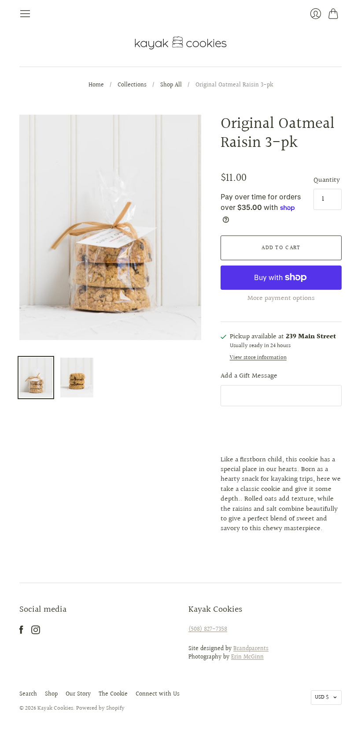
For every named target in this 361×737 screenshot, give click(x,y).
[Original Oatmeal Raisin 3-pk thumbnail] (35, 377)
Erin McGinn (247, 657)
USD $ (322, 697)
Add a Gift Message (249, 376)
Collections (132, 85)
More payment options (281, 298)
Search (28, 694)
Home (96, 85)
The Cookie (113, 694)
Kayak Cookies (55, 708)
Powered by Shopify (100, 708)
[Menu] (25, 13)
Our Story (78, 694)
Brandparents (251, 649)
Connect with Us (158, 694)
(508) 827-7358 (207, 629)
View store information (258, 358)
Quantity (326, 180)
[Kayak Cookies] (180, 43)
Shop (51, 694)
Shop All (171, 85)
